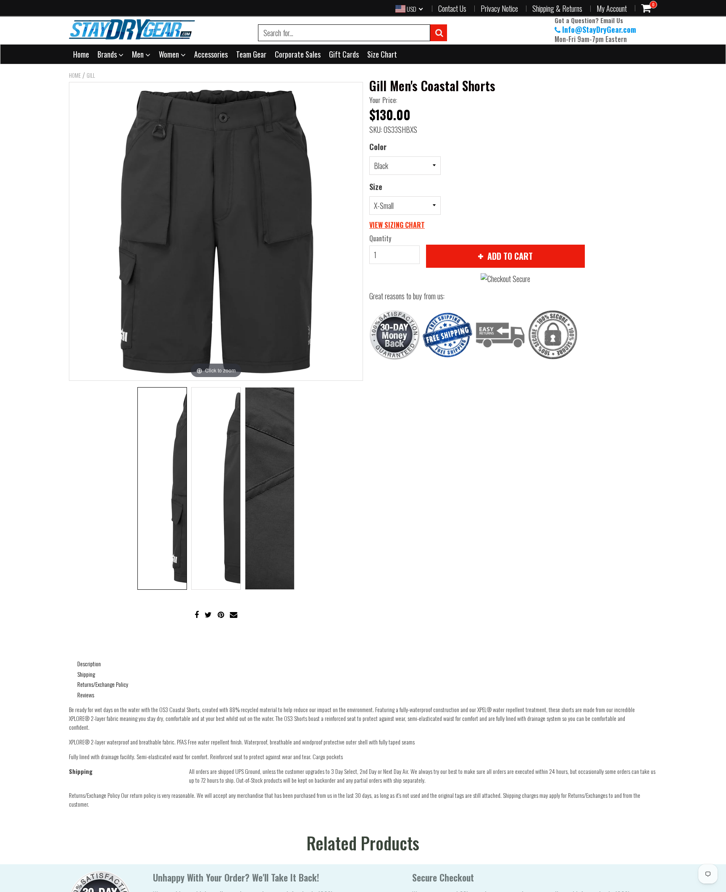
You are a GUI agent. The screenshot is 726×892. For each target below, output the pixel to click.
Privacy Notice (499, 8)
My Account (612, 8)
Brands (107, 54)
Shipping (86, 674)
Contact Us (452, 8)
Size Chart (382, 54)
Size (375, 186)
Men (138, 54)
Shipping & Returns (557, 8)
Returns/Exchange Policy (102, 684)
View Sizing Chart (397, 225)
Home (81, 54)
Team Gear (251, 54)
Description (89, 663)
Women (170, 54)
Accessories (211, 54)
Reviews (85, 694)
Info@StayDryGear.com (599, 29)
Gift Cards (344, 54)
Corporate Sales (298, 54)
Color (378, 146)
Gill (91, 75)
